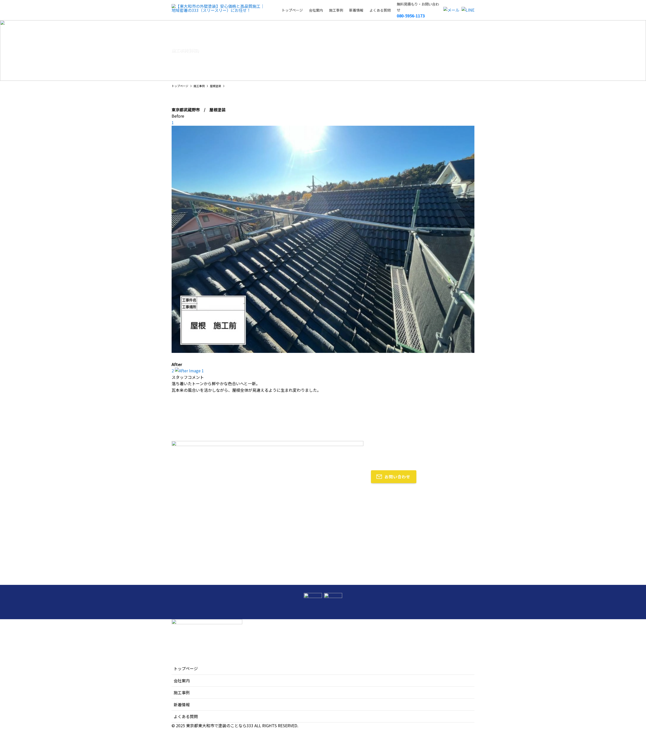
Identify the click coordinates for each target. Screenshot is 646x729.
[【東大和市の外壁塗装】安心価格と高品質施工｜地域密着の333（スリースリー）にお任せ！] (220, 10)
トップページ (186, 668)
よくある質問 (186, 716)
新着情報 (182, 704)
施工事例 (182, 692)
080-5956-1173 (411, 16)
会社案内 (182, 681)
